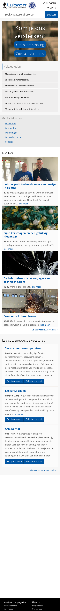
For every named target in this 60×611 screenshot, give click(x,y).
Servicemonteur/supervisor (23, 348)
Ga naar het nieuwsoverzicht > (45, 329)
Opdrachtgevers (13, 137)
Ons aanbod (11, 128)
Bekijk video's (37, 605)
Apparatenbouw (10, 605)
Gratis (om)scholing (30, 44)
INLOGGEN (50, 3)
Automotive (8, 609)
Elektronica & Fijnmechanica (17, 97)
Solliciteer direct (34, 381)
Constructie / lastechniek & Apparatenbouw (24, 103)
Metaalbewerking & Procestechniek (20, 74)
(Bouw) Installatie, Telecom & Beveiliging (22, 109)
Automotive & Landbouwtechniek (19, 85)
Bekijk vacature (14, 381)
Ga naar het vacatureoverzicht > (44, 470)
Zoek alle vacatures (30, 53)
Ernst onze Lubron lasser (20, 316)
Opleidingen (11, 133)
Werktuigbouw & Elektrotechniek (19, 91)
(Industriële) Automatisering (17, 79)
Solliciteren (10, 123)
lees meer (23, 203)
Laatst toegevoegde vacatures (23, 340)
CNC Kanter (12, 428)
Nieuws (7, 153)
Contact (9, 142)
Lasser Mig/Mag (15, 390)
